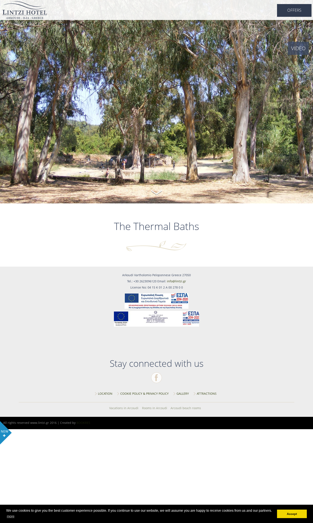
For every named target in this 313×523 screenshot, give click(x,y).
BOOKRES (83, 423)
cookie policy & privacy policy (144, 394)
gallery (183, 394)
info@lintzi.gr (176, 281)
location (105, 394)
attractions (207, 394)
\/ (156, 191)
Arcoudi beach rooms (186, 408)
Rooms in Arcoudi (154, 408)
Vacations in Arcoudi (123, 408)
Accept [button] (292, 514)
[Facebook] (156, 377)
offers (294, 10)
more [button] (10, 516)
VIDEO (298, 48)
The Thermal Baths (25, 10)
